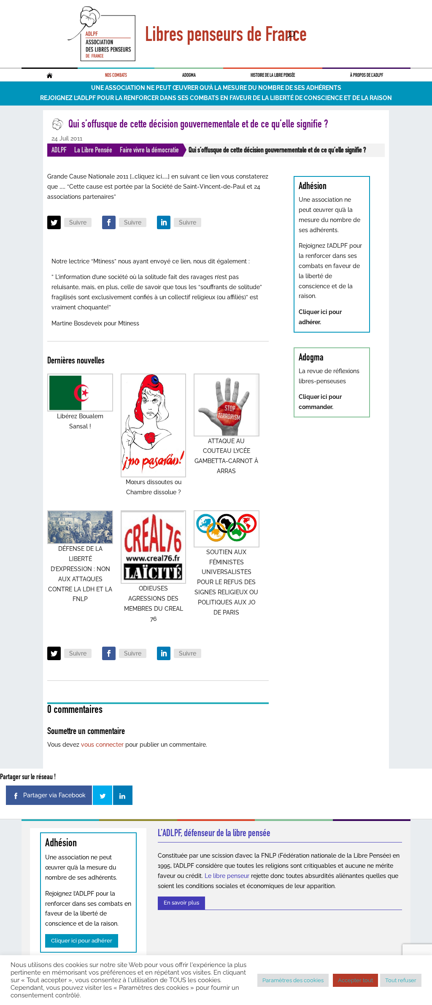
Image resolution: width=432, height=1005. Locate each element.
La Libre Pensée (93, 149)
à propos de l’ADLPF (366, 75)
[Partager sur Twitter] (102, 795)
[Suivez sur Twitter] (54, 222)
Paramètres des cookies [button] (293, 980)
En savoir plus (181, 902)
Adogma (189, 75)
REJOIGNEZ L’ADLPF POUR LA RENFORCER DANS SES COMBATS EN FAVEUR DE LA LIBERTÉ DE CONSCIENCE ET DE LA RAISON (216, 98)
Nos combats (116, 75)
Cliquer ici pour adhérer (81, 940)
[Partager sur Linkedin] (122, 795)
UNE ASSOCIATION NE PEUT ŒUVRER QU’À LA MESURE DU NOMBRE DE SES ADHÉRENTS (216, 87)
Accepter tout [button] (355, 980)
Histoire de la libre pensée (273, 75)
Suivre (77, 222)
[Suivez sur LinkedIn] (163, 222)
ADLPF (59, 149)
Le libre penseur (227, 875)
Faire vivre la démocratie (149, 149)
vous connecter (102, 744)
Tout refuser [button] (400, 980)
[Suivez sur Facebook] (109, 222)
